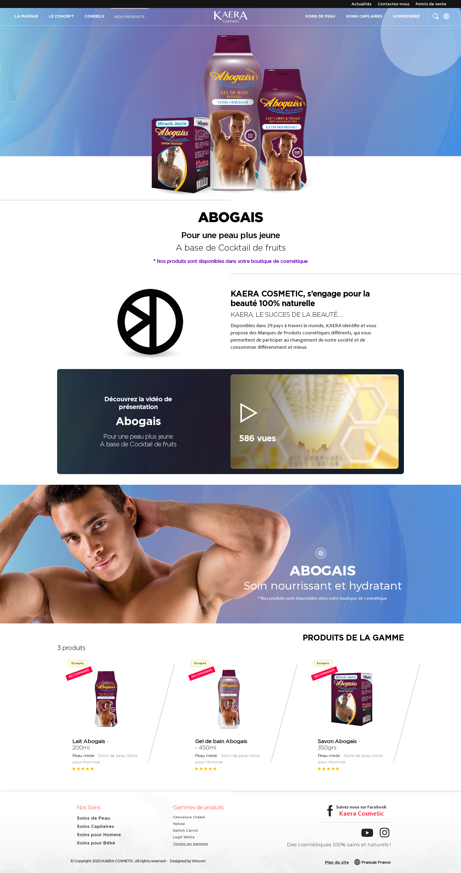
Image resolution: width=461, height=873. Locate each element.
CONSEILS (94, 16)
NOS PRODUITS (130, 17)
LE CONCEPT (61, 16)
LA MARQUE (26, 16)
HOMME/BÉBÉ (406, 16)
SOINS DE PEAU (320, 16)
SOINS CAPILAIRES (364, 16)
